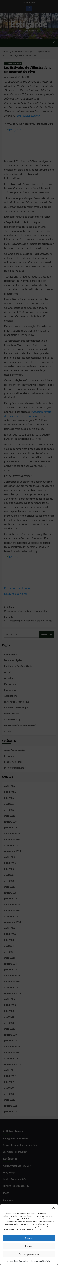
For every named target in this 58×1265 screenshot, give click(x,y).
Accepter (29, 1238)
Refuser (29, 1246)
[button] (53, 1207)
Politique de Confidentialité (17, 1261)
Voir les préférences (29, 1254)
